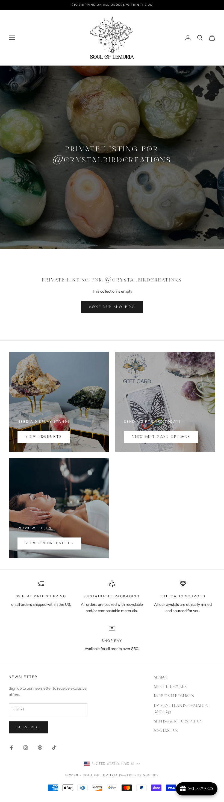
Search (161, 677)
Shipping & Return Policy (178, 721)
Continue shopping (112, 307)
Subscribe (28, 727)
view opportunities (49, 543)
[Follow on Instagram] (25, 747)
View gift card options (161, 437)
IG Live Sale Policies (174, 696)
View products (43, 437)
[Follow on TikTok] (54, 747)
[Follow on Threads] (40, 747)
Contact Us (166, 731)
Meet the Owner (170, 687)
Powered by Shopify (139, 775)
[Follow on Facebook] (11, 747)
